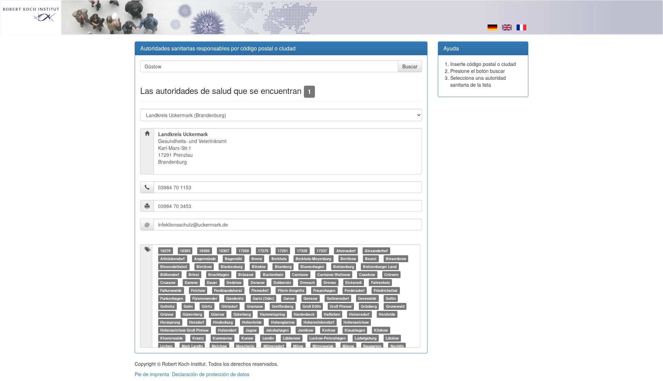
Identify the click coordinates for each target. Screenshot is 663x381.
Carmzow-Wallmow (333, 274)
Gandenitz (234, 298)
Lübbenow (291, 338)
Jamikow (305, 330)
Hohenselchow (356, 322)
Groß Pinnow (341, 306)
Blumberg (283, 266)
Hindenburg (223, 322)
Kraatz (198, 338)
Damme (191, 282)
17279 (263, 250)
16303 (185, 250)
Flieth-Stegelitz (291, 290)
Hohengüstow (283, 322)
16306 (204, 250)
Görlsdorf (229, 306)
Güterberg (242, 314)
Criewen (391, 274)
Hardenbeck (304, 314)
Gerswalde (367, 298)
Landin (268, 338)
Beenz (256, 258)
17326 (302, 250)
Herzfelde (387, 314)
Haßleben (332, 314)
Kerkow (328, 330)
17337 (322, 250)
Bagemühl (233, 258)
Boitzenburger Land (379, 266)
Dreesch (307, 282)
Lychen (166, 346)
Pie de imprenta (152, 374)
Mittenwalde (323, 346)
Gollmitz (167, 306)
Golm (188, 306)
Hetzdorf (196, 322)
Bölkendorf (169, 274)
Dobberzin (282, 282)
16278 (165, 250)
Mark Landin (192, 346)
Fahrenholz (380, 282)
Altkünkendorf (172, 258)
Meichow (219, 346)
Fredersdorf (355, 290)
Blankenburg (231, 266)
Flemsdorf (260, 290)
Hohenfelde (252, 322)
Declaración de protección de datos (210, 374)
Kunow (247, 338)
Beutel (370, 258)
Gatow (289, 298)
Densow (258, 282)
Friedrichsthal (385, 290)
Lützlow (392, 338)
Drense (330, 282)
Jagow (251, 330)
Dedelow (234, 282)
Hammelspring (272, 314)
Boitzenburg (343, 266)
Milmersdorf (273, 346)
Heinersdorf (359, 314)
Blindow (259, 266)
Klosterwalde (171, 338)
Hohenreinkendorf (319, 322)
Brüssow (245, 274)
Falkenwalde (171, 290)
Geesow (310, 298)
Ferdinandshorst (228, 290)
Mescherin (245, 346)
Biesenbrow (396, 258)
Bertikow (348, 258)
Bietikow (204, 266)
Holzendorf (227, 330)
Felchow (198, 290)
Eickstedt (353, 282)
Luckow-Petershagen (327, 338)
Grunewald (395, 306)
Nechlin (397, 346)
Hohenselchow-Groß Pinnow (184, 330)
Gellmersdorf (338, 298)
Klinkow (381, 330)
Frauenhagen (324, 290)
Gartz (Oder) (263, 298)
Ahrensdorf (346, 250)
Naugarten (372, 346)
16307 (224, 250)
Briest (194, 274)
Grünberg (369, 306)
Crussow (167, 282)
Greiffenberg (282, 306)
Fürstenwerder (204, 298)
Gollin (391, 298)
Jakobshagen (277, 330)
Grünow (166, 314)
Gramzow (255, 306)
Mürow (348, 346)
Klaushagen (355, 330)
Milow (298, 346)
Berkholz (279, 258)
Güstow (217, 314)
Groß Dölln (311, 306)
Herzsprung (170, 322)
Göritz (207, 306)
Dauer (212, 282)
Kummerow (222, 338)
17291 (283, 250)
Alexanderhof (376, 250)
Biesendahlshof (173, 266)
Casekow (367, 274)
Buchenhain (273, 274)
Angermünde (205, 258)
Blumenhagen (312, 266)
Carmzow (300, 274)
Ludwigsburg (365, 338)
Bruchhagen (218, 274)
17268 (244, 250)
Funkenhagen (171, 298)
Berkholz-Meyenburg (313, 258)
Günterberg (192, 314)
